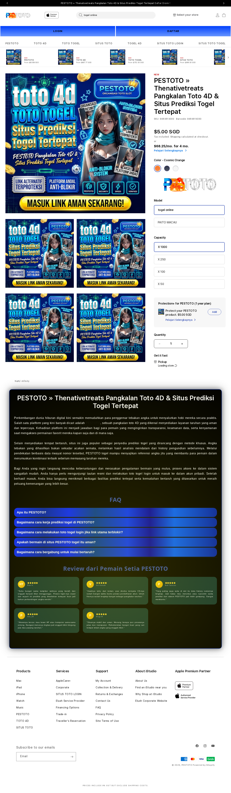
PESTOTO (11, 43)
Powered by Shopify (204, 765)
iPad (19, 687)
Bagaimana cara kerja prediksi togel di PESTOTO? (55, 522)
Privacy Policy (105, 714)
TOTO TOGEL (71, 43)
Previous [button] (7, 3)
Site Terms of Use (107, 720)
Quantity (160, 335)
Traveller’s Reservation (71, 720)
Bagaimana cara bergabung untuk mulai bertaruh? (56, 552)
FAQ (98, 707)
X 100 (161, 271)
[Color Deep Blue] (167, 168)
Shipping (175, 137)
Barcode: (181, 119)
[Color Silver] (175, 168)
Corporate (62, 687)
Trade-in (61, 714)
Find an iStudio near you (151, 687)
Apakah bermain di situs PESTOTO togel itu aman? (56, 542)
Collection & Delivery (109, 687)
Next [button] (224, 3)
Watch (20, 700)
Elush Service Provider (70, 700)
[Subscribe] (72, 756)
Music (20, 707)
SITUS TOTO (103, 43)
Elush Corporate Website (151, 700)
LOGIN (57, 31)
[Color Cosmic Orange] (157, 168)
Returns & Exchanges (109, 694)
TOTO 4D (40, 43)
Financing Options (67, 707)
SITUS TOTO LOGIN (170, 43)
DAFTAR (173, 31)
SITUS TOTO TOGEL (212, 43)
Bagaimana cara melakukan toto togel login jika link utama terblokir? (70, 532)
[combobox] (116, 15)
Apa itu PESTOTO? (31, 512)
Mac (19, 680)
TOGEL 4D (134, 43)
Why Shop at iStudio (148, 694)
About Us (141, 680)
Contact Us (103, 700)
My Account (103, 680)
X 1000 (162, 247)
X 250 (162, 259)
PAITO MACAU (167, 222)
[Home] (17, 15)
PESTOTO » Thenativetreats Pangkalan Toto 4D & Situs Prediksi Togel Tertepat (115, 3)
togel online (166, 210)
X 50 (161, 284)
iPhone (20, 694)
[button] (11, 43)
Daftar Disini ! (162, 3)
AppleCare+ (63, 680)
